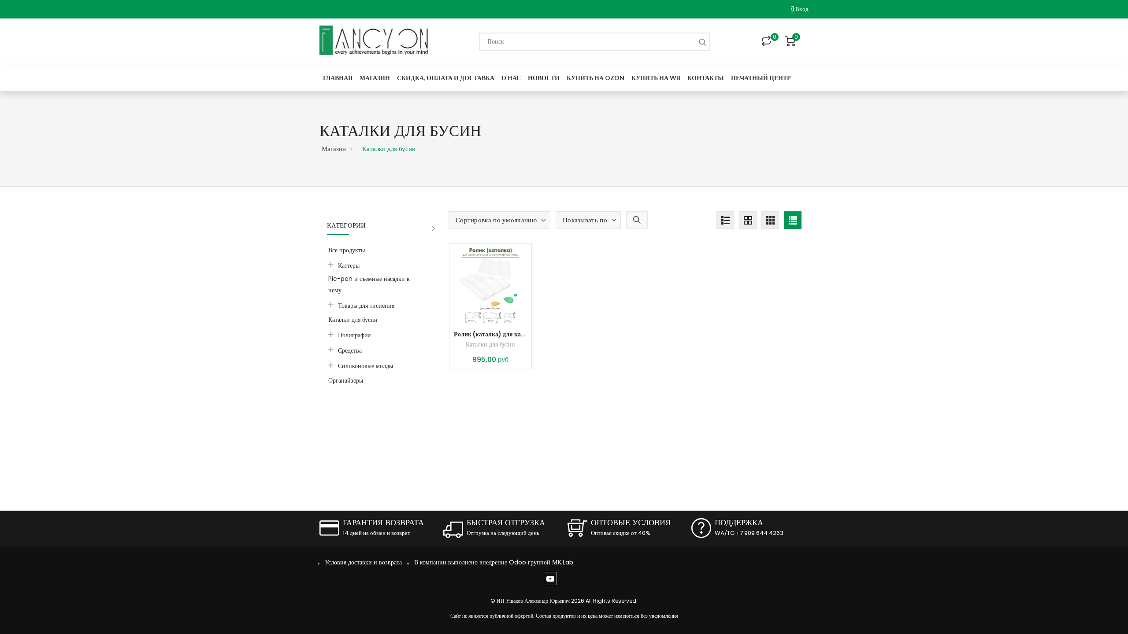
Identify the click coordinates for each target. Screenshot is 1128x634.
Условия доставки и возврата (363, 562)
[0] (766, 42)
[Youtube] (550, 578)
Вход (801, 9)
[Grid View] (748, 220)
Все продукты (346, 250)
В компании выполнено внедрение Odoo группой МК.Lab (493, 562)
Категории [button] (346, 225)
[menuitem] (337, 78)
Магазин (334, 148)
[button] (499, 220)
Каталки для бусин (490, 344)
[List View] (725, 220)
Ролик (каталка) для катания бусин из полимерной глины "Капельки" (490, 334)
